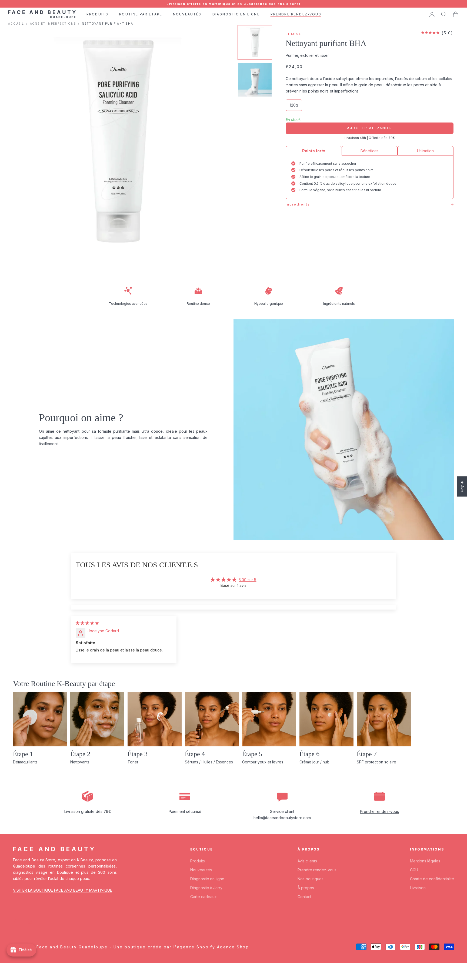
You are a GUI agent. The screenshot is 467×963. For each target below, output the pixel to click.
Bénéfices (370, 150)
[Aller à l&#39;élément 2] (255, 79)
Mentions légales (425, 861)
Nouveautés (201, 870)
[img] (87, 623)
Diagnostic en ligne (207, 878)
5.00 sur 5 (247, 579)
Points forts (313, 150)
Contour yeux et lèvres (262, 762)
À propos (306, 887)
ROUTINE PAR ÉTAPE (140, 14)
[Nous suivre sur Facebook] (15, 921)
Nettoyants (79, 762)
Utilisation (425, 150)
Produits (197, 861)
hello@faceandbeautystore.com (282, 817)
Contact (304, 896)
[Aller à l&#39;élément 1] (255, 42)
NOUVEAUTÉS (187, 14)
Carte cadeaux (203, 896)
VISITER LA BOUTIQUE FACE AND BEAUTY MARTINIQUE (62, 890)
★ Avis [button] (462, 486)
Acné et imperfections (53, 23)
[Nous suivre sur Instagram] (29, 921)
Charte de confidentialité (432, 878)
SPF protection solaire (376, 762)
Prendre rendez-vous (379, 811)
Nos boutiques (310, 878)
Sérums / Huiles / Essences (209, 762)
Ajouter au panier (369, 128)
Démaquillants (25, 762)
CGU (414, 870)
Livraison (418, 887)
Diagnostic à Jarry (206, 887)
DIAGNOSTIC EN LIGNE (236, 14)
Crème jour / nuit (314, 762)
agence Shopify (196, 947)
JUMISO (294, 34)
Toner (133, 762)
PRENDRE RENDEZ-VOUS (296, 14)
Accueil (16, 23)
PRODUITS (97, 14)
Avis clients (307, 861)
